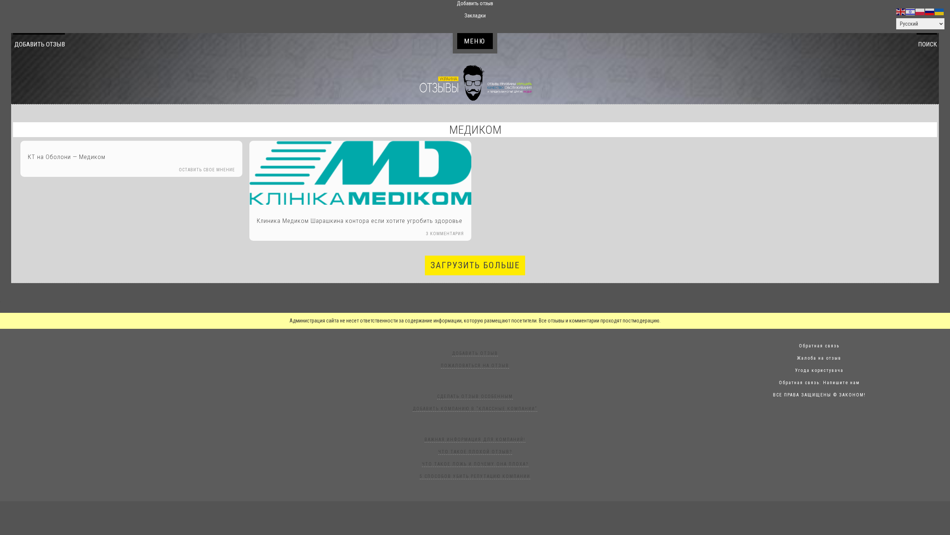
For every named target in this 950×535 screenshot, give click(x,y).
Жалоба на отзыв (819, 358)
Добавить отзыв (39, 44)
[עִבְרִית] (910, 11)
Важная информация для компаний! (475, 439)
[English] (901, 11)
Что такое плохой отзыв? (475, 451)
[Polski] (920, 11)
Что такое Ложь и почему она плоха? (475, 464)
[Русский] (930, 11)
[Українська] (939, 11)
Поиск (927, 44)
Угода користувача (819, 370)
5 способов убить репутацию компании (475, 476)
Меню (474, 41)
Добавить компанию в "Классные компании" (475, 408)
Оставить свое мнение (207, 169)
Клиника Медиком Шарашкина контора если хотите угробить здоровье (359, 220)
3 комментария (445, 233)
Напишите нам (841, 382)
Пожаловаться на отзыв (475, 365)
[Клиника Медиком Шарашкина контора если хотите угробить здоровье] (360, 173)
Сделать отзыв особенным (475, 396)
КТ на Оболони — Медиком (66, 156)
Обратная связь (819, 345)
